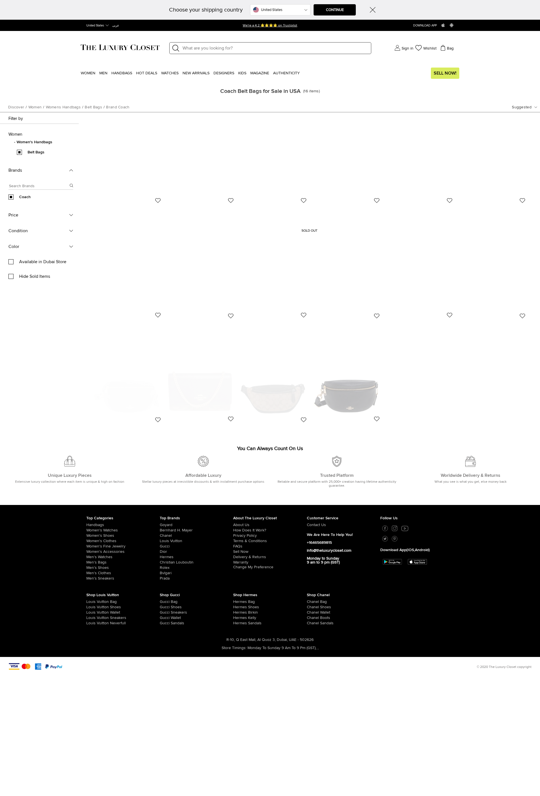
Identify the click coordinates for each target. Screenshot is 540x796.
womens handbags (63, 107)
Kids (242, 73)
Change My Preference (253, 567)
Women (88, 73)
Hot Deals (146, 73)
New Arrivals (196, 73)
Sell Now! (445, 73)
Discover (16, 107)
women (35, 107)
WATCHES (170, 73)
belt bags (93, 107)
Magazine (259, 73)
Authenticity (286, 73)
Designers (223, 73)
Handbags (121, 73)
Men (103, 73)
